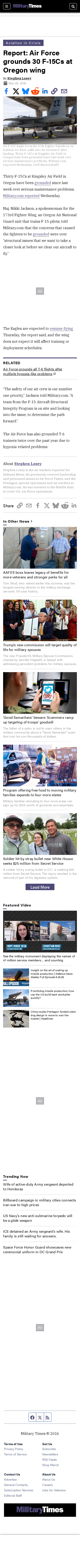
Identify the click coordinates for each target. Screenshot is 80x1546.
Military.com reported (21, 195)
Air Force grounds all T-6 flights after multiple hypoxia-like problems (32, 371)
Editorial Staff (13, 1495)
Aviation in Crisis (23, 42)
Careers (47, 1484)
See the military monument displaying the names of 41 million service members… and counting (39, 958)
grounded (43, 183)
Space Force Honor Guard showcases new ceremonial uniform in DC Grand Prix (37, 1249)
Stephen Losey (19, 78)
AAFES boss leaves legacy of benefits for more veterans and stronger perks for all (36, 575)
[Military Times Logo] (27, 6)
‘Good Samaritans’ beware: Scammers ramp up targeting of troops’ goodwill (38, 720)
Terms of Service (15, 1454)
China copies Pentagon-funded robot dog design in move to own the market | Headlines (53, 1015)
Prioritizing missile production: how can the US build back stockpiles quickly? (52, 994)
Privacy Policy (13, 1448)
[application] (40, 931)
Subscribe (49, 1448)
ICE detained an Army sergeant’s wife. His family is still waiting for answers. (36, 1233)
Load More (40, 887)
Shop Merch (50, 1465)
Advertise (10, 1479)
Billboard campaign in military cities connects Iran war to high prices (39, 1202)
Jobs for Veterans (54, 1490)
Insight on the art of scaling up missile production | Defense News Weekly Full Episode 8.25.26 (52, 973)
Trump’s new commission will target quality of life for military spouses (40, 647)
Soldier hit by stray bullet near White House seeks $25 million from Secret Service (38, 861)
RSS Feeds (49, 1459)
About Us (48, 1479)
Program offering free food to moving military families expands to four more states (39, 792)
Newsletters (50, 1454)
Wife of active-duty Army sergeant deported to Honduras (38, 1186)
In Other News (16, 521)
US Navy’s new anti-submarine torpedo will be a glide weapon (37, 1218)
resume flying (61, 328)
